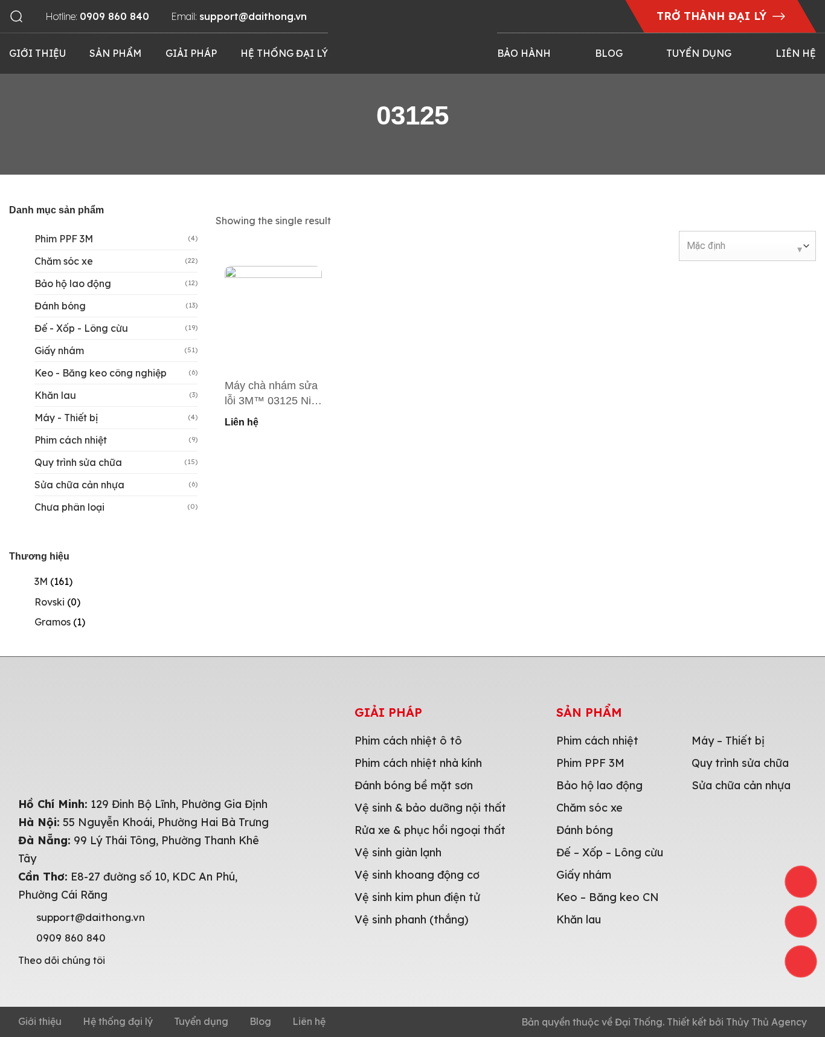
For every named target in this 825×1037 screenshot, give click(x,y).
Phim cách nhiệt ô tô (408, 741)
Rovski (49, 602)
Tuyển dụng (698, 53)
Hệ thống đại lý (284, 53)
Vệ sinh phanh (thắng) (412, 919)
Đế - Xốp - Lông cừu (81, 328)
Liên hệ (795, 53)
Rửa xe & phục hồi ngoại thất (430, 830)
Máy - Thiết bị (66, 418)
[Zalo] (801, 921)
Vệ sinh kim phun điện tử (417, 897)
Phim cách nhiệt (70, 440)
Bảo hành (524, 53)
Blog (609, 53)
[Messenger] (801, 961)
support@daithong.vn (90, 917)
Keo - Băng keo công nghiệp (100, 373)
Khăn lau (55, 395)
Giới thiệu (37, 53)
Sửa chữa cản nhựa (79, 485)
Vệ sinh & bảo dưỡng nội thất (430, 808)
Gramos (52, 622)
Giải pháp (191, 53)
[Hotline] (801, 882)
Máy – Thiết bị (728, 741)
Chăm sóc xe (63, 261)
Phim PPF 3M (63, 239)
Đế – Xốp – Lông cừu (609, 852)
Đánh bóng (60, 306)
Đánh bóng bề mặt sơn (414, 785)
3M (41, 581)
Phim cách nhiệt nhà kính (418, 763)
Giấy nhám (59, 350)
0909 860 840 (71, 938)
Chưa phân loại (69, 507)
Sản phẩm (115, 53)
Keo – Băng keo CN (607, 897)
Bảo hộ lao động (72, 283)
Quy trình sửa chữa (78, 462)
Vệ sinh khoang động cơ (417, 875)
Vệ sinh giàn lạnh (398, 852)
